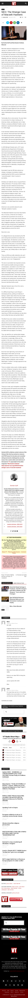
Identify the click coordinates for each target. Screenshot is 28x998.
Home (2, 7)
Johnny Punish (15, 893)
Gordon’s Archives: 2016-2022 (14, 526)
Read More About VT (21, 968)
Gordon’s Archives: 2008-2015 (14, 524)
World (6, 7)
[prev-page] (2, 613)
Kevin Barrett (17, 883)
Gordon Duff (5, 17)
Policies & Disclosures (14, 552)
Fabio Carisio (15, 886)
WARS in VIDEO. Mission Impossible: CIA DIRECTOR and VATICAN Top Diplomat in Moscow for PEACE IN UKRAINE (13, 798)
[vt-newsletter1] (12, 901)
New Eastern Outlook (13, 463)
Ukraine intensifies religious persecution (10, 824)
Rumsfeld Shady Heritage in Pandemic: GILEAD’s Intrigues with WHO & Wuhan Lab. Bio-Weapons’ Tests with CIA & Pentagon (18, 590)
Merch (12, 992)
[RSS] (23, 981)
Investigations (4, 590)
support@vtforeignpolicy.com (17, 971)
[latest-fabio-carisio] (12, 875)
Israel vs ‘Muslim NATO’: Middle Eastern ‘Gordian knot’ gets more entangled (14, 851)
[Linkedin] (18, 22)
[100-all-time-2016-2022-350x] (14, 939)
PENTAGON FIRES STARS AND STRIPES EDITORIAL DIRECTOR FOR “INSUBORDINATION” (14, 833)
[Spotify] (5, 985)
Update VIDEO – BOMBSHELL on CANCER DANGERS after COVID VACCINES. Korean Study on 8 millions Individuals (13, 774)
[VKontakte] (14, 985)
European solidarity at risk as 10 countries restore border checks (12, 815)
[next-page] (5, 613)
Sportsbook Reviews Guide (19, 994)
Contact (21, 992)
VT (9, 461)
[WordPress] (18, 985)
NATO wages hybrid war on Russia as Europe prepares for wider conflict (13, 860)
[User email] (17, 531)
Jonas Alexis (9, 883)
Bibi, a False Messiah (16, 606)
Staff (8, 990)
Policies (12, 990)
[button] (2, 4)
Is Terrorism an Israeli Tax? (21, 575)
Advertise (17, 992)
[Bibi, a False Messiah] (5, 608)
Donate (16, 990)
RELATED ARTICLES (7, 583)
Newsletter (7, 992)
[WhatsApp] (14, 22)
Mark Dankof (14, 888)
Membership (22, 990)
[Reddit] (15, 981)
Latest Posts (5, 768)
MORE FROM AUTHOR (19, 583)
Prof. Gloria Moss (5, 888)
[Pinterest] (11, 22)
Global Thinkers (6, 906)
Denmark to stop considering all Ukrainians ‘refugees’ (12, 842)
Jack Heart (21, 886)
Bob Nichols (11, 889)
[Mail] (11, 981)
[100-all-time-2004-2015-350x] (14, 932)
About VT (4, 552)
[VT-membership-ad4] (14, 726)
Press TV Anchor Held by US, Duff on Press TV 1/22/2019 (7, 576)
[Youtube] (15, 531)
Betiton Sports (14, 996)
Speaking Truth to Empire (10, 807)
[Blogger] (3, 981)
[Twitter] (7, 22)
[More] (21, 22)
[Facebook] (11, 531)
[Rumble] (19, 981)
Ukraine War (4, 601)
